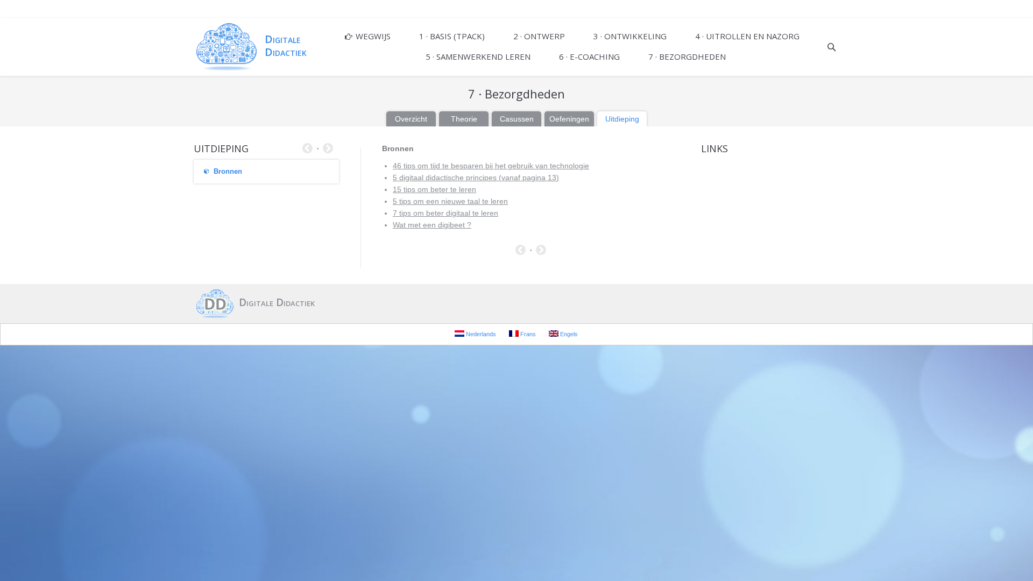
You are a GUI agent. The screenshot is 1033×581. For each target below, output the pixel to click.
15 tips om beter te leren (434, 189)
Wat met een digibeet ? (432, 225)
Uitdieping (622, 119)
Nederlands (480, 334)
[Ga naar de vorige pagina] (520, 251)
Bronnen (228, 171)
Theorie (464, 119)
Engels (568, 334)
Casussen (517, 119)
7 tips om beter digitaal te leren (445, 213)
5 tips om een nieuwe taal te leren (450, 201)
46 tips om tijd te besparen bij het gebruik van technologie (491, 165)
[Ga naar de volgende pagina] (541, 251)
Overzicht (411, 119)
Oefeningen (569, 119)
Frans (527, 334)
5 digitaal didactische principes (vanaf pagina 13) (476, 177)
